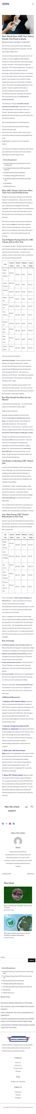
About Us (18, 1062)
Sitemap (18, 1071)
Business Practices (8, 42)
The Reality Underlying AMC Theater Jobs (13, 983)
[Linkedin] (13, 823)
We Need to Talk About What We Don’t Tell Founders (16, 1003)
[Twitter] (6, 823)
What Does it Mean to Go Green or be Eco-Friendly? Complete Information (17, 934)
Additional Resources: (8, 992)
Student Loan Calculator (18, 1081)
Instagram (18, 1097)
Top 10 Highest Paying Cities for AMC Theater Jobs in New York (17, 976)
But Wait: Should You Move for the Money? (13, 980)
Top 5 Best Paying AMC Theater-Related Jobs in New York (17, 986)
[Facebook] (3, 823)
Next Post (31, 873)
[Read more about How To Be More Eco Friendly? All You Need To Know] (18, 895)
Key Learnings (6, 989)
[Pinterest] (10, 823)
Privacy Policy (18, 1068)
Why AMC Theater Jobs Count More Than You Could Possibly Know (18, 972)
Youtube (18, 1095)
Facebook (18, 1092)
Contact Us (18, 1065)
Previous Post (6, 873)
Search (3, 957)
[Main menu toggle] (33, 4)
